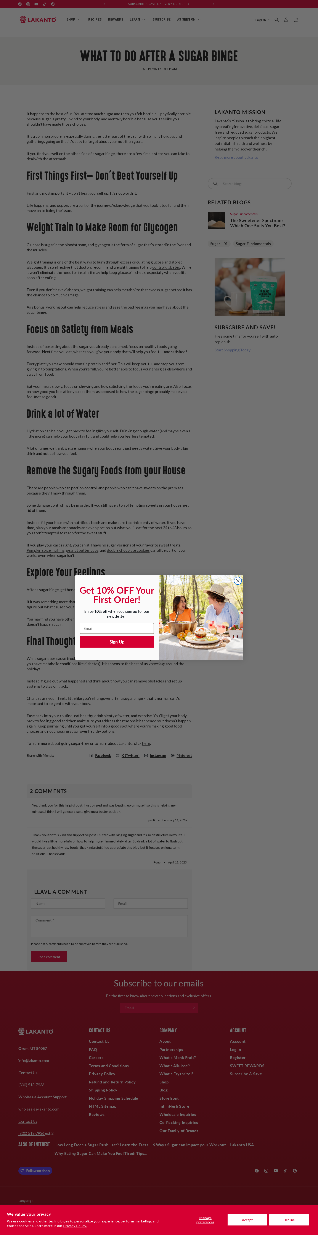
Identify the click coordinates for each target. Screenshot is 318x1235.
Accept (247, 1220)
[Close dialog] (238, 581)
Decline (289, 1220)
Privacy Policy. (75, 1226)
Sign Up (116, 642)
